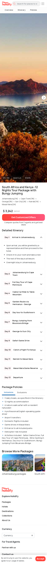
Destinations (8, 511)
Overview (9, 10)
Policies (33, 10)
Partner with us (9, 547)
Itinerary (21, 10)
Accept (40, 558)
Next (43, 98)
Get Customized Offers (23, 217)
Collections (7, 515)
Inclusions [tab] (8, 392)
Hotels (5, 506)
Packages (6, 502)
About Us (6, 520)
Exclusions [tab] (22, 392)
